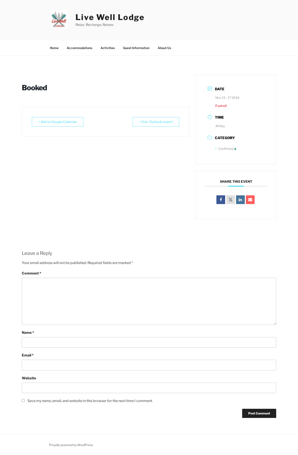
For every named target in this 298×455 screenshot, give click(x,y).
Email (28, 355)
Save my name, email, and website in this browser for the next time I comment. (90, 401)
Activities (108, 48)
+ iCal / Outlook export (156, 122)
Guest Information (136, 48)
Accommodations (79, 48)
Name (28, 333)
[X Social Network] (230, 199)
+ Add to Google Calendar (57, 122)
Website (29, 378)
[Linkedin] (240, 199)
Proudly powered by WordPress (71, 445)
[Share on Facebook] (220, 199)
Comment (31, 273)
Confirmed (225, 148)
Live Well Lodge (110, 17)
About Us (164, 48)
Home (54, 48)
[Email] (250, 199)
